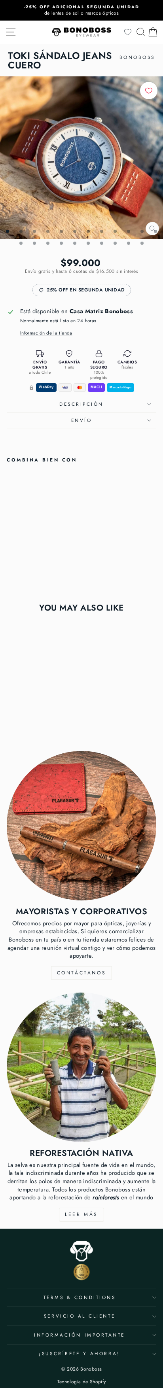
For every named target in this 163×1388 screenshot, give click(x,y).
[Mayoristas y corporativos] (81, 825)
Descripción (81, 404)
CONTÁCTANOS (81, 972)
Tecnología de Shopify (81, 1381)
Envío (81, 420)
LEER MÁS (81, 1214)
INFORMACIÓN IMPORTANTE (79, 1334)
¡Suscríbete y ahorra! (79, 1353)
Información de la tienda (46, 333)
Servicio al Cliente (79, 1315)
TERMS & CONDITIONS (80, 1297)
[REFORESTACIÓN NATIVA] (81, 1067)
